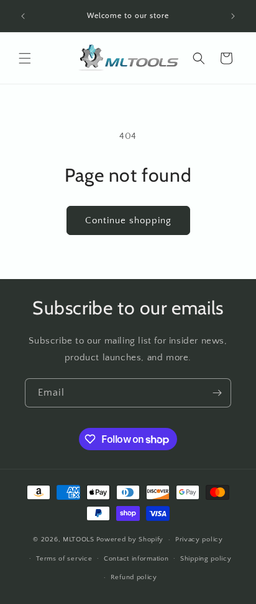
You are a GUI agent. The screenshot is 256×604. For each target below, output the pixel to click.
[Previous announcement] (23, 16)
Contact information (136, 558)
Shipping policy (206, 558)
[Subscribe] (217, 392)
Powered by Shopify (130, 539)
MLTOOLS (78, 539)
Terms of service (64, 558)
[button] (25, 58)
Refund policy (134, 577)
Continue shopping (128, 220)
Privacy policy (199, 539)
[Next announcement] (233, 16)
